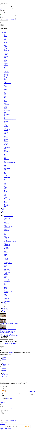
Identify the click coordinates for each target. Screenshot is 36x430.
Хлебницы (5, 246)
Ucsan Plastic (6, 189)
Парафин (5, 170)
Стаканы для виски (7, 227)
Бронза (5, 85)
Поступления (4, 370)
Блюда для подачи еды (7, 260)
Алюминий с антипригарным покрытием (10, 119)
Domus (5, 94)
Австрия (5, 35)
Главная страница (3, 353)
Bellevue (5, 47)
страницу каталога (10, 352)
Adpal (5, 169)
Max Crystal (5, 55)
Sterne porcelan (6, 67)
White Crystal (6, 102)
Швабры (5, 294)
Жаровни (5, 240)
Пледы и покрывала (7, 299)
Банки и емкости (6, 248)
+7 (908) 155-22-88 (32, 391)
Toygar (5, 194)
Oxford (5, 153)
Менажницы (6, 256)
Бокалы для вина (6, 223)
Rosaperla (5, 86)
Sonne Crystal (6, 75)
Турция (5, 41)
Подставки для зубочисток (8, 263)
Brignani (5, 95)
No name (5, 184)
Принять (27, 426)
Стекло (5, 97)
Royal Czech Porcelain (7, 66)
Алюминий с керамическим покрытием (10, 162)
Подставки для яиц (7, 262)
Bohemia (5, 79)
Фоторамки (5, 287)
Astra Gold (5, 48)
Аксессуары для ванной (7, 293)
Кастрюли (5, 233)
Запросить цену (8, 428)
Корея (5, 38)
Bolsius (5, 171)
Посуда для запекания (7, 238)
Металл (5, 93)
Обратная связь (2, 402)
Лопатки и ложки (6, 242)
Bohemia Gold (6, 51)
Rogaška (5, 207)
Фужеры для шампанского (8, 221)
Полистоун (5, 135)
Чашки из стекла (6, 219)
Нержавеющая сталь (7, 129)
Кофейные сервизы (7, 270)
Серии (3, 209)
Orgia (4, 92)
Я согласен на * (8, 420)
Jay (4, 161)
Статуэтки (5, 288)
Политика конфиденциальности (7, 376)
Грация (5, 179)
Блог (1, 330)
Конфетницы (6, 252)
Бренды (3, 208)
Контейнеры (6, 247)
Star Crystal (5, 84)
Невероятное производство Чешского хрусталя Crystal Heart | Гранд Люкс (11, 317)
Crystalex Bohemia (6, 52)
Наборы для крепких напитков (8, 226)
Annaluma (5, 89)
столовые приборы (5, 309)
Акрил (5, 200)
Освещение (4, 359)
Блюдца (5, 277)
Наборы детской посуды (7, 279)
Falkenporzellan (6, 63)
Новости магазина (4, 337)
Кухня (3, 356)
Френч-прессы (6, 274)
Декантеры (5, 222)
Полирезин (5, 144)
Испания (5, 37)
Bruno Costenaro (6, 90)
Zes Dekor (5, 192)
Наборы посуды (6, 237)
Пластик (5, 133)
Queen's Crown (6, 65)
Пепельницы (6, 292)
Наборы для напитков (7, 218)
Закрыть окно (2, 421)
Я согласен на (8, 19)
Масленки (5, 255)
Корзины (5, 265)
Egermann (5, 54)
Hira (4, 186)
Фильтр (1, 344)
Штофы (5, 225)
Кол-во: (1, 406)
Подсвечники (6, 285)
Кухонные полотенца (7, 300)
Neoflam (5, 164)
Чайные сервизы (6, 269)
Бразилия (5, 36)
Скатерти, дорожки (7, 301)
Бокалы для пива (6, 230)
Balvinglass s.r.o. (6, 50)
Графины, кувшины (7, 217)
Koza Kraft (5, 191)
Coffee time (4, 343)
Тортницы (5, 253)
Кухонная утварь (6, 239)
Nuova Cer (5, 91)
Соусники (5, 257)
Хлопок (5, 195)
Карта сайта (2, 378)
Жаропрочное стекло (7, 44)
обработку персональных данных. (11, 19)
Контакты (3, 212)
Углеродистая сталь (7, 147)
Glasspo (5, 73)
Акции (3, 373)
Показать (3, 310)
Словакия (5, 43)
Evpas (5, 82)
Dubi (4, 62)
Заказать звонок (2, 9)
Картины (5, 289)
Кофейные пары (6, 271)
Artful (5, 185)
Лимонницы (6, 258)
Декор (5, 286)
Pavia (4, 198)
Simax (5, 45)
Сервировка (4, 357)
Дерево (5, 180)
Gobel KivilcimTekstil (7, 196)
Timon (5, 100)
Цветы (5, 284)
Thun (4, 68)
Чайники (5, 235)
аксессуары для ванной (5, 308)
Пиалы (5, 266)
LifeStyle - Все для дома (5, 358)
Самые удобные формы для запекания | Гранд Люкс (8, 329)
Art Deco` (5, 115)
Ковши (5, 236)
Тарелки (5, 251)
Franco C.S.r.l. (6, 99)
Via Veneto (5, 101)
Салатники (5, 254)
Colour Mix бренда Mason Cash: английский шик (7, 332)
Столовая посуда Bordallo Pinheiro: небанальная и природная (9, 335)
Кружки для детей (6, 280)
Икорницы (5, 264)
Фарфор (5, 103)
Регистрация (4, 1)
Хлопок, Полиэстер (7, 199)
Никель (5, 131)
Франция (5, 42)
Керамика (5, 46)
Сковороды (5, 234)
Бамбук (5, 120)
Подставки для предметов (8, 291)
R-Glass (5, 206)
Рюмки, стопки (6, 224)
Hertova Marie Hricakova (7, 83)
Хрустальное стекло (7, 76)
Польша (5, 39)
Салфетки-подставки (7, 244)
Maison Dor (5, 197)
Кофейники (5, 273)
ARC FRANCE (6, 204)
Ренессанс (14, 343)
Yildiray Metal (6, 187)
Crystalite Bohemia (6, 53)
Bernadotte (5, 60)
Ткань (5, 140)
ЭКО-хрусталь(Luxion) (7, 110)
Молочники (5, 261)
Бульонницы (6, 259)
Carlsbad (5, 61)
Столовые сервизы (6, 250)
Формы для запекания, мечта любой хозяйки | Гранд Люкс (9, 323)
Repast (5, 127)
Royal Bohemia (6, 74)
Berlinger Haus (6, 130)
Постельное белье (6, 298)
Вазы (4, 283)
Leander (5, 64)
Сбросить (3, 311)
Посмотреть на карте (9, 398)
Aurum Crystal (6, 49)
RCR (4, 111)
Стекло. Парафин (6, 175)
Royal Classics (6, 56)
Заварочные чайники (7, 272)
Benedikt (5, 59)
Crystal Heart (6, 71)
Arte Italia (5, 98)
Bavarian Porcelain (6, 159)
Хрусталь (5, 107)
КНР (4, 34)
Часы (4, 290)
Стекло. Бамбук (6, 145)
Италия (5, 33)
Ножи (5, 243)
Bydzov (5, 70)
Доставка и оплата (5, 211)
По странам (4, 32)
